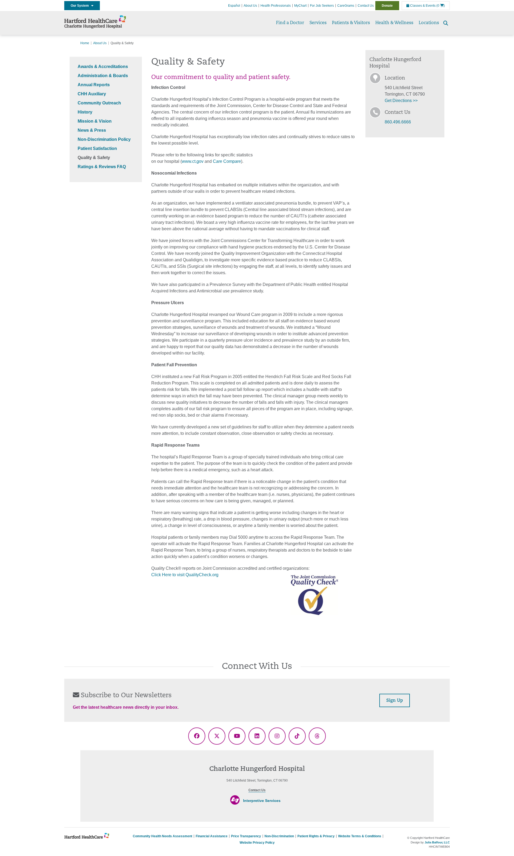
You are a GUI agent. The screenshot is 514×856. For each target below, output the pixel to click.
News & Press (92, 130)
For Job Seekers (322, 5)
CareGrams (345, 5)
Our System (81, 5)
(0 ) (440, 5)
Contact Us (366, 5)
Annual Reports (94, 84)
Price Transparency (246, 836)
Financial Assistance (212, 836)
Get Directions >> (401, 100)
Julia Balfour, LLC (437, 842)
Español (234, 5)
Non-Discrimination (279, 836)
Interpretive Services (262, 800)
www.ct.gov (192, 161)
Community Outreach (99, 103)
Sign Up (394, 701)
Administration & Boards (103, 75)
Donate (387, 5)
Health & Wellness (394, 23)
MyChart (300, 5)
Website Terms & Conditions (359, 836)
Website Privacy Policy (257, 842)
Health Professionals (275, 5)
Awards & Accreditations (103, 66)
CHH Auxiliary (92, 94)
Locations (429, 23)
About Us (250, 5)
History (85, 112)
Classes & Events (422, 5)
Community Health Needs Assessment (162, 836)
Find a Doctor (290, 23)
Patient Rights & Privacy (316, 836)
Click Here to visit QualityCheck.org (184, 574)
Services (318, 23)
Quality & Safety (94, 157)
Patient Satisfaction (97, 148)
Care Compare (227, 161)
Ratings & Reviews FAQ (102, 166)
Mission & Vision (95, 121)
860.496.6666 (398, 122)
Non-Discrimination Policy (104, 139)
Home (84, 43)
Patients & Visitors (351, 23)
